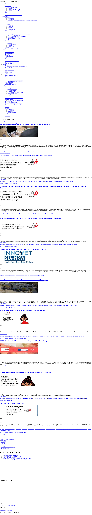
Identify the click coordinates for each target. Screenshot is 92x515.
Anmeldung (5, 3)
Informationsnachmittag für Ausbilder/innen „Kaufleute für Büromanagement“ (25, 124)
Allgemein (2, 181)
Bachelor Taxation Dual (20, 336)
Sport (50, 213)
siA (72, 244)
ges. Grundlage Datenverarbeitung (14, 95)
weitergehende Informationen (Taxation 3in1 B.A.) (20, 34)
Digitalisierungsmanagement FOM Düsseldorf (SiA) (18, 36)
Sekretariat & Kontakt (9, 52)
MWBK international (5, 448)
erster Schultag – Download (10, 88)
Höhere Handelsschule (9, 11)
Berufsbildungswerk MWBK (11, 84)
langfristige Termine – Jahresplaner (12, 113)
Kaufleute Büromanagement (17, 151)
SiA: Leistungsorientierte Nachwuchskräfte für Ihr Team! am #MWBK (23, 249)
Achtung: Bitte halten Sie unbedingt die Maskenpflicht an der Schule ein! (23, 310)
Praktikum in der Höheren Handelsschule (16, 79)
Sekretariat (3, 442)
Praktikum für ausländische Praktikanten (15, 81)
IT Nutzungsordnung (12, 90)
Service (4, 85)
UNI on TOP (10, 39)
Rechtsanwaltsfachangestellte (65, 244)
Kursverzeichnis (11, 96)
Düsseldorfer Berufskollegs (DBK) (12, 61)
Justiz (9, 22)
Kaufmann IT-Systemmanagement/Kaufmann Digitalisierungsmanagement (22, 20)
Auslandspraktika (8, 72)
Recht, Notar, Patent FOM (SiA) (14, 38)
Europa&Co (5, 64)
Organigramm (8, 57)
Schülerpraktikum (8, 76)
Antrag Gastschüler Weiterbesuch (11, 102)
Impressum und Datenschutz (10, 63)
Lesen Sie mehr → (3, 148)
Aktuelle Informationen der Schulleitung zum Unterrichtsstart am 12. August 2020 (26, 372)
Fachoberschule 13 (11, 46)
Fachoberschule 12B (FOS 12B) (14, 9)
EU (19, 370)
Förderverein (7, 116)
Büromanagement (11, 18)
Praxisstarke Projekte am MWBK (11, 75)
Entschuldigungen (8, 105)
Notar (9, 24)
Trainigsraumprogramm (12, 93)
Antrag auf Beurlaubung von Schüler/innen (13, 103)
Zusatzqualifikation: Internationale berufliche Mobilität (15, 66)
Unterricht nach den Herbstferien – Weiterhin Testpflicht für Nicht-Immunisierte (26, 156)
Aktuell (6, 65)
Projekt (26, 370)
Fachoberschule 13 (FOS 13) (13, 10)
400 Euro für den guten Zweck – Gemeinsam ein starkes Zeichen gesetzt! (17, 458)
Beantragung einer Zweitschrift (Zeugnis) (13, 104)
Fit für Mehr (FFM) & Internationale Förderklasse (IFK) (16, 13)
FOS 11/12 (36, 181)
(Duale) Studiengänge (9, 31)
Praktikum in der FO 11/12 (13, 77)
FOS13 (46, 181)
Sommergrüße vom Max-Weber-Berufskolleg (11, 455)
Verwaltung (10, 27)
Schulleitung (7, 50)
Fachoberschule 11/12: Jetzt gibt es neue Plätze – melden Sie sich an (16, 459)
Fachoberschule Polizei (12, 7)
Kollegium (7, 54)
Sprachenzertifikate (9, 68)
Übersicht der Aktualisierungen (6, 510)
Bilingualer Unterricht (9, 70)
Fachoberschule (8, 6)
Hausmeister (7, 55)
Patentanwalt (10, 25)
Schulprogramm (73, 367)
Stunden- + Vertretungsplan (10, 86)
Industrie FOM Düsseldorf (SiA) (14, 35)
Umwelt (71, 305)
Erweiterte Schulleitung (9, 53)
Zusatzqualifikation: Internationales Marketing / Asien (15, 67)
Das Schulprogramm (9, 56)
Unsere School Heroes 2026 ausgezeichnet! (11, 457)
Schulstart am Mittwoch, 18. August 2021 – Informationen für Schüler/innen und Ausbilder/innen (31, 218)
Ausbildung (2, 151)
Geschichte (7, 58)
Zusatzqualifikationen (9, 82)
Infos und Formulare (9, 99)
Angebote (4, 74)
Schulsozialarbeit (11, 110)
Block (23, 244)
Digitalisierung (25, 305)
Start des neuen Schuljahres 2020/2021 (12, 403)
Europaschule (34, 305)
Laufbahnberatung (11, 111)
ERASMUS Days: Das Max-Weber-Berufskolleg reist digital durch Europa (24, 341)
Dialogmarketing (11, 19)
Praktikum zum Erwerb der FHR (16, 80)
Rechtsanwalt (10, 26)
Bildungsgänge (5, 16)
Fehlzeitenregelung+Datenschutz (14, 94)
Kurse (46, 213)
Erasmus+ (7, 73)
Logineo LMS (3, 443)
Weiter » (4, 121)
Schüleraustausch (65, 367)
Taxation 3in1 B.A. (11, 33)
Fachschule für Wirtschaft (10, 12)
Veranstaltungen (26, 151)
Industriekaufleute (29, 213)
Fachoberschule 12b (11, 45)
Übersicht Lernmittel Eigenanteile (16, 92)
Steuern (9, 28)
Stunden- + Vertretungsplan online (7, 439)
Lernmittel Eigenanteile (12, 91)
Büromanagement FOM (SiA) (13, 37)
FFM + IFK (7, 47)
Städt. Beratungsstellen (12, 112)
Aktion (1, 183)
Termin (31, 275)
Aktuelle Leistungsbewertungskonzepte (15, 100)
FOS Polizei (10, 43)
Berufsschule (7, 4)
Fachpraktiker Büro (11, 29)
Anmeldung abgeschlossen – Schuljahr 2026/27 (12, 456)
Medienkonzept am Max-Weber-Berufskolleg (14, 98)
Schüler (15, 246)
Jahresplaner (3, 440)
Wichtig (32, 151)
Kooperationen (8, 59)
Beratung (7, 108)
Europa (26, 244)
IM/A (6, 71)
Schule (4, 49)
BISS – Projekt (8, 62)
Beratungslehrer (11, 109)
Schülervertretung (8, 114)
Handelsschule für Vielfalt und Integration (13, 15)
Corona (10, 183)
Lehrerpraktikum (8, 83)
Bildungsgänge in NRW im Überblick (8, 446)
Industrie (9, 21)
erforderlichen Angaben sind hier (8, 505)
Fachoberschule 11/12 (12, 8)
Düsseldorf (7, 153)
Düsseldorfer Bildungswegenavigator (8, 447)
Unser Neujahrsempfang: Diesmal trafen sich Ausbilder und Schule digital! (24, 280)
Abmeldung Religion (9, 101)
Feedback (7, 107)
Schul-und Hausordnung (12, 89)
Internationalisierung (45, 367)
